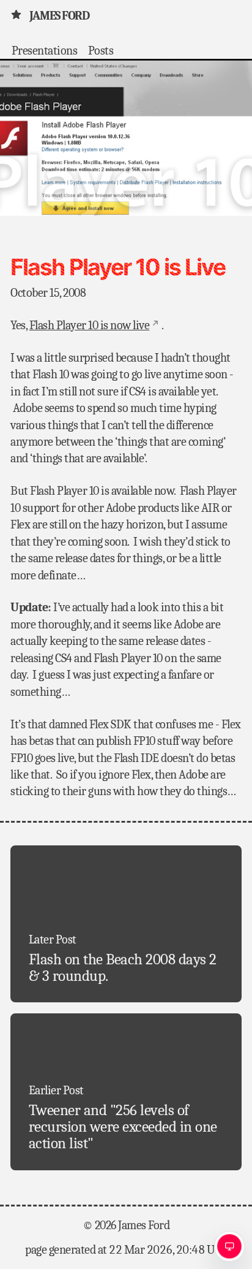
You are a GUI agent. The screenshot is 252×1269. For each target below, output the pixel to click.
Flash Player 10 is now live (89, 325)
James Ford (59, 16)
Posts (101, 50)
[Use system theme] (229, 1246)
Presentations (45, 50)
